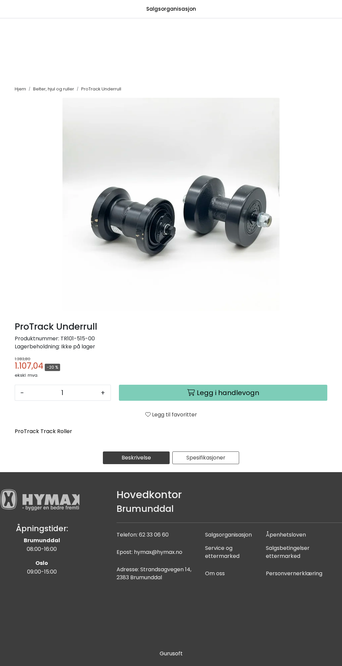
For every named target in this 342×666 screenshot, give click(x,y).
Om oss (215, 573)
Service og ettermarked (222, 552)
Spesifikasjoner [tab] (205, 457)
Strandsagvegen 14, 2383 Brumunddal (154, 573)
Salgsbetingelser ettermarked (288, 552)
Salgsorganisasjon (171, 8)
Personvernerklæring (294, 573)
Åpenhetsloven (286, 535)
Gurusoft (171, 653)
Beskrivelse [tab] (136, 457)
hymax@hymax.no (158, 552)
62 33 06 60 (154, 535)
